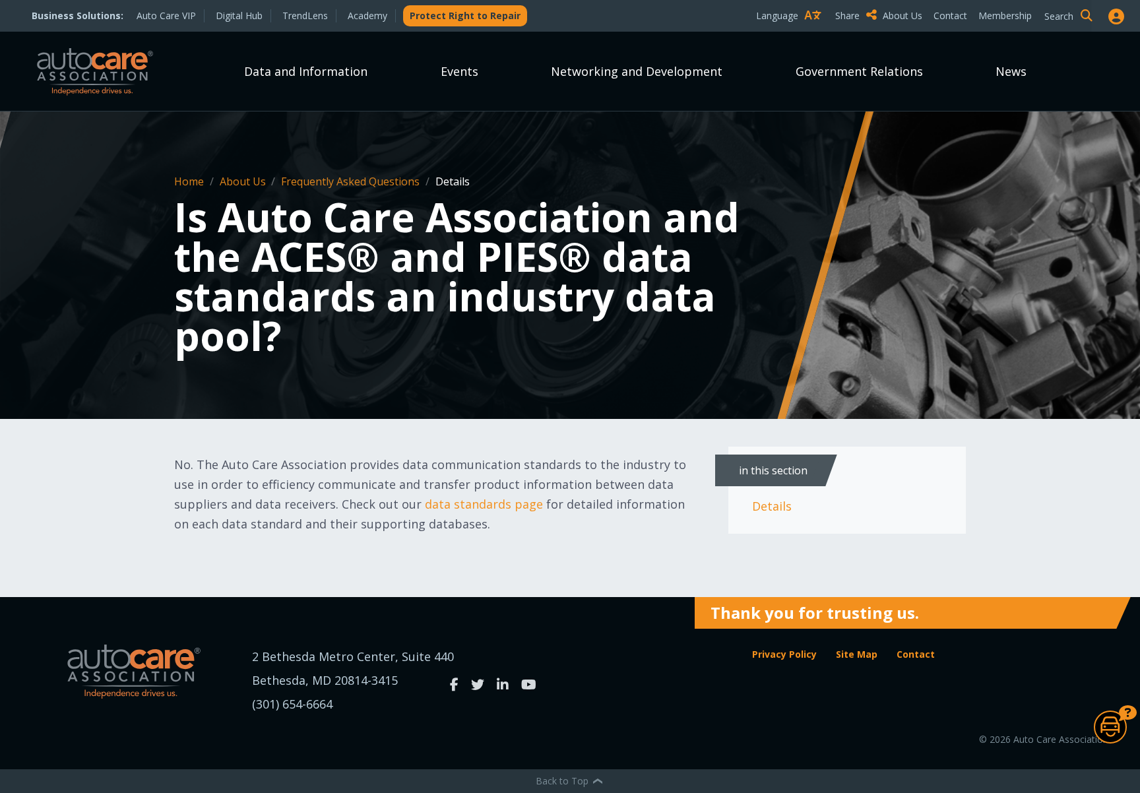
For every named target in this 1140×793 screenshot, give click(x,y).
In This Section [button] (773, 470)
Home (190, 181)
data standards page (484, 504)
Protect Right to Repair (465, 15)
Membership (1005, 15)
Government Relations (859, 71)
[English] (791, 38)
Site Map (856, 654)
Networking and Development (636, 71)
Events (459, 71)
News (1011, 71)
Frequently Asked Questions (351, 181)
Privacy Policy (784, 654)
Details (772, 506)
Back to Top (563, 781)
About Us (902, 15)
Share (848, 15)
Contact (950, 15)
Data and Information (305, 71)
